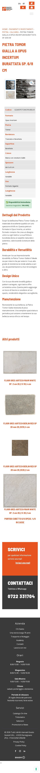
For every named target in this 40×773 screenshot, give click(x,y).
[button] (20, 4)
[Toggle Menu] (31, 14)
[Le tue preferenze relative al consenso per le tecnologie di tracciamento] (36, 769)
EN (19, 3)
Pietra (5, 32)
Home (5, 29)
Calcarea (14, 32)
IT (24, 3)
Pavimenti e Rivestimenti (21, 29)
